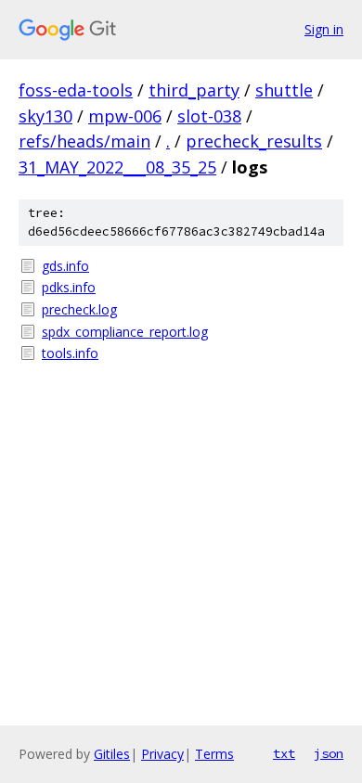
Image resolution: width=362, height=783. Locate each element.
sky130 (45, 116)
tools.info (70, 353)
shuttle (284, 90)
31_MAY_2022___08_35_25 (117, 167)
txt (284, 753)
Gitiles (112, 754)
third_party (194, 90)
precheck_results (254, 141)
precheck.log (79, 309)
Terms (214, 754)
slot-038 (209, 116)
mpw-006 (125, 116)
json (328, 753)
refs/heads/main (84, 141)
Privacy (162, 754)
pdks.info (69, 287)
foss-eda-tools (76, 90)
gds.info (65, 266)
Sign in (323, 29)
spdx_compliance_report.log (125, 331)
